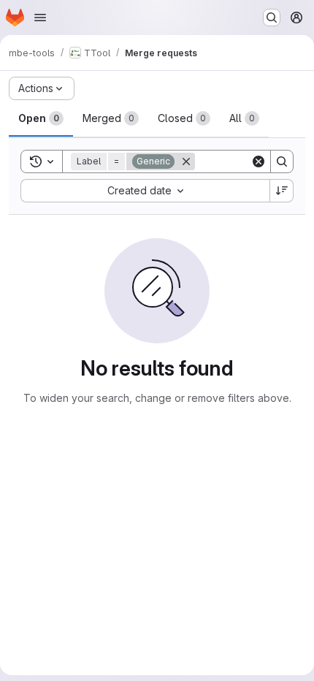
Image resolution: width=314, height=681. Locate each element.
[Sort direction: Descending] (282, 190)
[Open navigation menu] (40, 17)
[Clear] (258, 161)
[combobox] (144, 190)
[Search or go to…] (271, 17)
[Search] (282, 161)
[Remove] (186, 161)
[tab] (41, 118)
